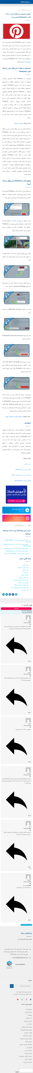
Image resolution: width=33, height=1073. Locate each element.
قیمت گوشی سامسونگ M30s (21, 585)
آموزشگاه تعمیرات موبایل (25, 1045)
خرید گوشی (27, 464)
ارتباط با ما (29, 1024)
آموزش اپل (29, 1048)
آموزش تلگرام (28, 1042)
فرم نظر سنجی (28, 1050)
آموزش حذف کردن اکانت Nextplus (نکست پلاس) (16, 554)
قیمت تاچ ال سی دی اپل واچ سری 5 (20, 588)
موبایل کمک (27, 62)
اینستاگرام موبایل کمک (18, 518)
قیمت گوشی (26, 565)
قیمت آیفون (26, 570)
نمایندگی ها (29, 1009)
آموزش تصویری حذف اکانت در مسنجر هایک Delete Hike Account (17, 545)
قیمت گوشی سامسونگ (23, 568)
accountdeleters (19, 525)
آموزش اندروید (28, 1053)
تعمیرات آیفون (28, 1059)
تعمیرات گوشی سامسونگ (25, 1056)
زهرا (24, 886)
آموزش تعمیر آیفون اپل (26, 1030)
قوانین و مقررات (28, 1033)
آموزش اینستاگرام (27, 1036)
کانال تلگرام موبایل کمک (18, 510)
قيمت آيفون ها (25, 590)
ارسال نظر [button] (16, 609)
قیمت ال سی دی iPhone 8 (23, 470)
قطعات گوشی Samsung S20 (23, 481)
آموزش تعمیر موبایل (27, 1027)
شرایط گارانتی (28, 1012)
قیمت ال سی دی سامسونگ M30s (21, 475)
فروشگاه (30, 1015)
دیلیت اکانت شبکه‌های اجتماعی (24, 10)
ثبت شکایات (29, 1018)
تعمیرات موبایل (25, 575)
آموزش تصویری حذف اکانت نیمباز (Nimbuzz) (17, 551)
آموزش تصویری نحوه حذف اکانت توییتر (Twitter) (16, 549)
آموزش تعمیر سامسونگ (26, 1039)
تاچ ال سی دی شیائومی (23, 583)
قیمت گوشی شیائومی (23, 578)
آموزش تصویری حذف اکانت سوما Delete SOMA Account (18, 541)
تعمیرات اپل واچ (28, 1062)
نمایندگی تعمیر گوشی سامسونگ (21, 580)
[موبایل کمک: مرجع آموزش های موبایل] (25, 2)
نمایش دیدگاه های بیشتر (26, 925)
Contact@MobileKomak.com (20, 958)
